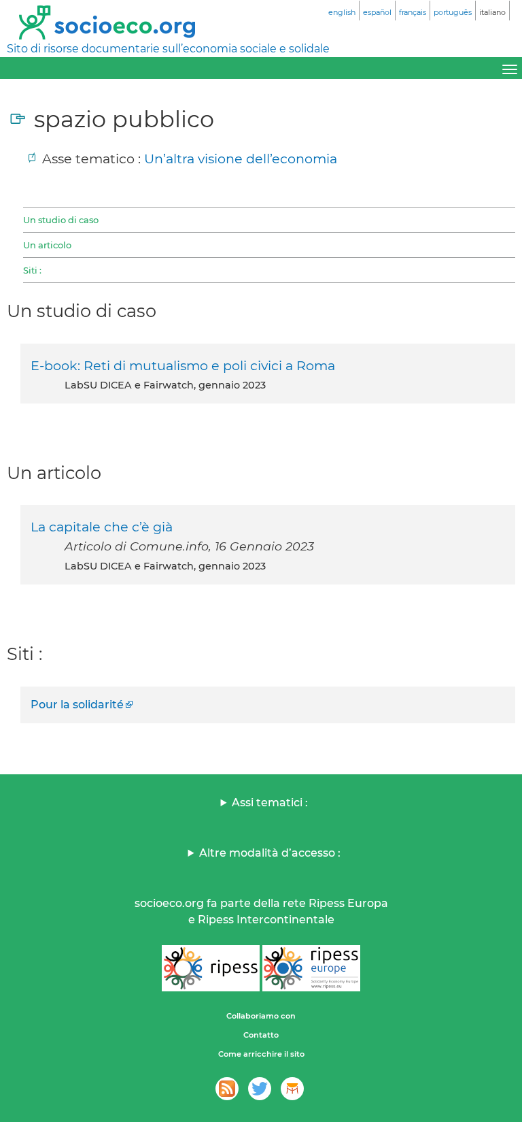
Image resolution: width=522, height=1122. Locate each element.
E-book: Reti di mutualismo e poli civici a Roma (183, 365)
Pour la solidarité (77, 704)
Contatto (261, 1035)
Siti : (32, 270)
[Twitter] (259, 1088)
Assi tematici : (270, 802)
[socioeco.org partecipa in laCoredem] (292, 1088)
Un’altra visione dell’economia (240, 158)
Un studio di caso (61, 219)
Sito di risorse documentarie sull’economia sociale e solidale (168, 48)
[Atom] (227, 1088)
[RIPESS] (211, 968)
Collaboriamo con (261, 1016)
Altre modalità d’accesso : (270, 852)
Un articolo (47, 245)
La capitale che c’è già (102, 526)
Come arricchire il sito (261, 1054)
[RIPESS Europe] (311, 968)
